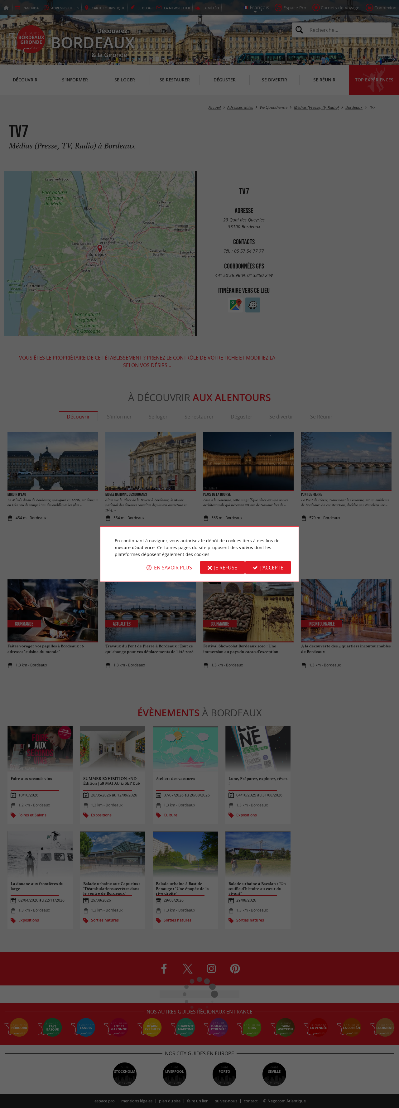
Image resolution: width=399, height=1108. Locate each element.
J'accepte (271, 567)
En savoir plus (173, 567)
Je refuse (225, 567)
